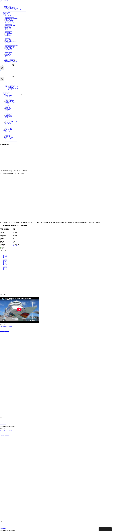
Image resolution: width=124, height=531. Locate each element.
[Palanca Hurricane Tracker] (21, 137)
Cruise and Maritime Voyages (11, 45)
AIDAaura (5, 266)
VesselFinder (5, 13)
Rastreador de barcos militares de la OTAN (17, 11)
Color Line (7, 55)
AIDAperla (5, 256)
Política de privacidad (4, 331)
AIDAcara (5, 269)
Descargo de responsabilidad (6, 326)
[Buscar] (0, 63)
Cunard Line (8, 27)
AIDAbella (5, 264)
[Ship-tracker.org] (6, 4)
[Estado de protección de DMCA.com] (62, 415)
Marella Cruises (8, 48)
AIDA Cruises (8, 32)
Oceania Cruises (8, 40)
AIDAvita (5, 267)
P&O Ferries (8, 54)
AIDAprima (5, 257)
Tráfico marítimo (6, 12)
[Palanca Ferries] (21, 130)
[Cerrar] (2, 68)
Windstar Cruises (8, 35)
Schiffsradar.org (3, 424)
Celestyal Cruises (8, 36)
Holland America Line (10, 22)
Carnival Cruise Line (9, 17)
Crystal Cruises (8, 31)
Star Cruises (7, 38)
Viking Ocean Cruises (9, 20)
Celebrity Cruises (8, 24)
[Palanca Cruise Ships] (21, 94)
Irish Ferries (7, 53)
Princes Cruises (8, 19)
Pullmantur (7, 42)
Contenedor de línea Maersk (11, 61)
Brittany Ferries (8, 52)
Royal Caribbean (8, 15)
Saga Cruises (8, 43)
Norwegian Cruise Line (10, 25)
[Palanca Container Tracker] (21, 140)
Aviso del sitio (3, 328)
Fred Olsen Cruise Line (10, 46)
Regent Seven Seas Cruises (11, 41)
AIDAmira (5, 268)
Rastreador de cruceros (10, 7)
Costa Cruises (8, 28)
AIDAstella (5, 259)
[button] (13, 58)
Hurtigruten (7, 29)
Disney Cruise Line (9, 21)
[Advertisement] (39, 158)
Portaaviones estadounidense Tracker (15, 9)
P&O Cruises (8, 39)
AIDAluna (5, 263)
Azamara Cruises (8, 33)
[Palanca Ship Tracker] (21, 84)
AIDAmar (5, 260)
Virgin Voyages (8, 49)
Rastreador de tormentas (10, 59)
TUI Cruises (7, 34)
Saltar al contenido (4, 0)
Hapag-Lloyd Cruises (9, 47)
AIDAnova (5, 255)
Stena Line (7, 56)
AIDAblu (5, 262)
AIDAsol (4, 261)
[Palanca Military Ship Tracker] (21, 86)
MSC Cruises (8, 26)
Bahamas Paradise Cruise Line (11, 18)
